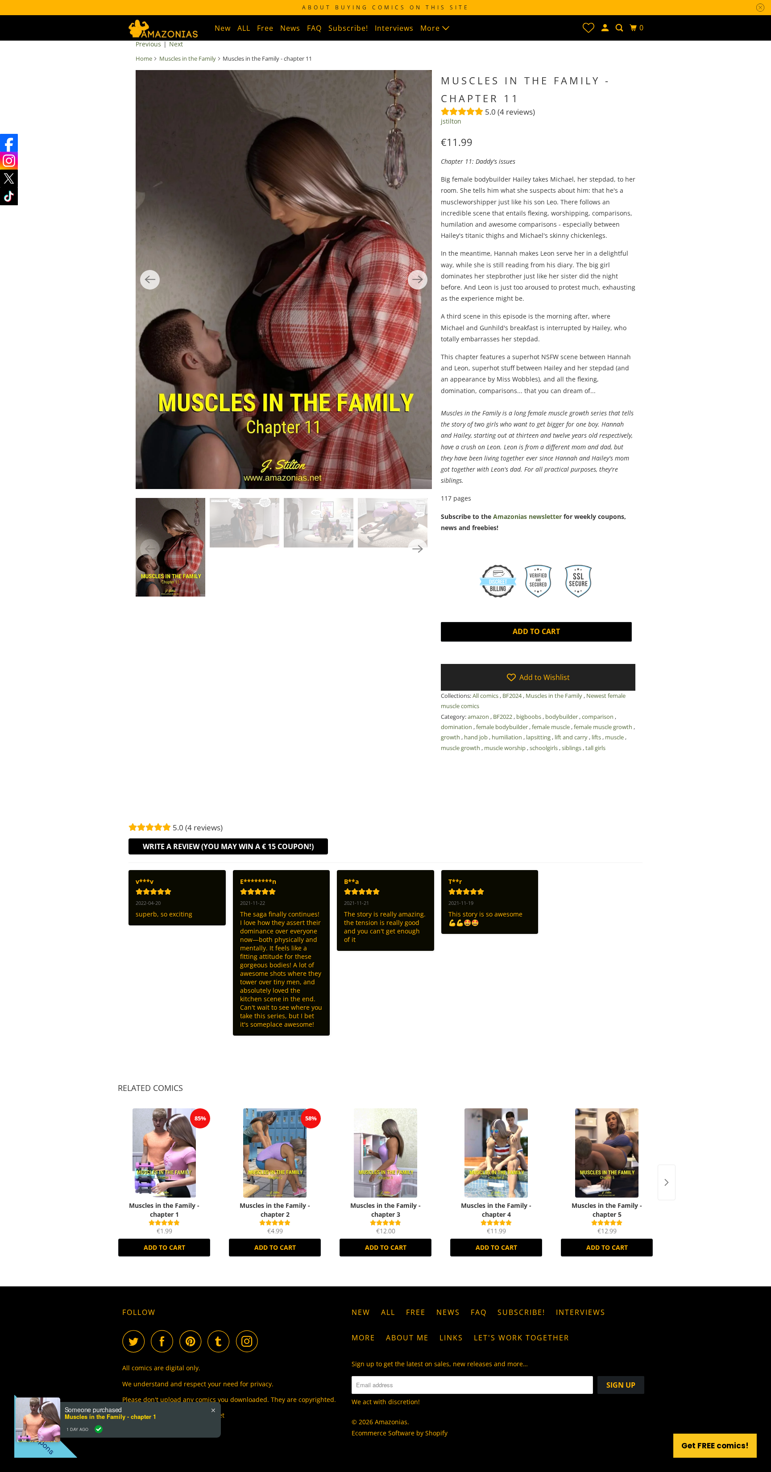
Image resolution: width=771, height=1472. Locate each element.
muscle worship (505, 748)
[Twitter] (9, 178)
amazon (479, 717)
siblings (572, 748)
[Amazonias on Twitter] (135, 1341)
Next (176, 44)
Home (144, 58)
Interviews (394, 28)
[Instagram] (9, 161)
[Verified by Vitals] (99, 1429)
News (290, 28)
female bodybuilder (502, 727)
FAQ (314, 28)
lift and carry (572, 737)
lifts (597, 737)
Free (265, 28)
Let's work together (521, 1338)
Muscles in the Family (187, 58)
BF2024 (512, 696)
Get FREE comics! (715, 1445)
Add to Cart (164, 1247)
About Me (407, 1338)
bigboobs (529, 717)
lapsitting (539, 737)
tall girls (595, 748)
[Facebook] (9, 143)
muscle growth (461, 748)
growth (451, 737)
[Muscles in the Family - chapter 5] (607, 1153)
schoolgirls (544, 748)
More (431, 28)
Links (451, 1338)
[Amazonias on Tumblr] (220, 1341)
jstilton (451, 121)
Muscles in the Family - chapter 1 (110, 1416)
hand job (476, 737)
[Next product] (667, 1182)
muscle (615, 737)
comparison (598, 717)
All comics (486, 696)
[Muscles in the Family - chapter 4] (496, 1153)
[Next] (417, 280)
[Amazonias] (162, 27)
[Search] (620, 28)
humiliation (507, 737)
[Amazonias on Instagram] (249, 1341)
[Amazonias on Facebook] (164, 1341)
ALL (243, 28)
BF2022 (503, 717)
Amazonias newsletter (527, 516)
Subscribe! (348, 28)
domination (457, 727)
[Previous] (150, 280)
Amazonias (391, 1422)
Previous (148, 44)
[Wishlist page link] (588, 27)
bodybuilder (562, 717)
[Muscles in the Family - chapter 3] (385, 1153)
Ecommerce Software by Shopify (400, 1433)
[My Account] (606, 28)
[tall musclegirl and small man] (284, 279)
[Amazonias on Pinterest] (192, 1341)
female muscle (551, 727)
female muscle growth (604, 727)
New (223, 28)
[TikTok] (9, 196)
